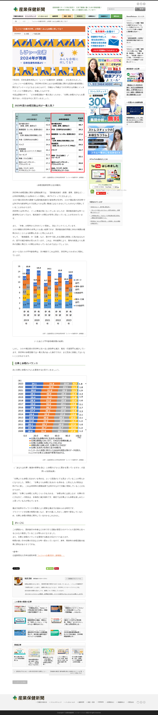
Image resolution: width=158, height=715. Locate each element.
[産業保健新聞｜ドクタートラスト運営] (29, 10)
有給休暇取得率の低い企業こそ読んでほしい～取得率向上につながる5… (34, 662)
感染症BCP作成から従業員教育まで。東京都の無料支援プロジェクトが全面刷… (37, 634)
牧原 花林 (37, 33)
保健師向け (104, 16)
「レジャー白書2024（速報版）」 (51, 555)
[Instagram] (144, 702)
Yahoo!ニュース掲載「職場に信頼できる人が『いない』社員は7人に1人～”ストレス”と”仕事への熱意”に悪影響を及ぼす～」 (135, 27)
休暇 (27, 33)
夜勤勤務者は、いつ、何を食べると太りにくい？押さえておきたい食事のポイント (135, 121)
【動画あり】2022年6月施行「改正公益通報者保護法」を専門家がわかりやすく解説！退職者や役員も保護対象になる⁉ (135, 90)
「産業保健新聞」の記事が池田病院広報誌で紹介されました (135, 40)
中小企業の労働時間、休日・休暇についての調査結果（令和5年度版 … (77, 659)
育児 (75, 618)
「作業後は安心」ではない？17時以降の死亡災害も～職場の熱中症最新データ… (37, 610)
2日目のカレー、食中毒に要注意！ (100, 207)
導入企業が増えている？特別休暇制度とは (19, 658)
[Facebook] (141, 702)
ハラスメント (75, 606)
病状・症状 (67, 16)
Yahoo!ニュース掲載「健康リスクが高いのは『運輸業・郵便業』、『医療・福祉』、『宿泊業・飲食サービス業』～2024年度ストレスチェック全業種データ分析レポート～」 (135, 55)
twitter (141, 4)
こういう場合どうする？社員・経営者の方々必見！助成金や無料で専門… (62, 660)
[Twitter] (138, 702)
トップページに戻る (20, 682)
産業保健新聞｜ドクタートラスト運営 (77, 713)
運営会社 (116, 16)
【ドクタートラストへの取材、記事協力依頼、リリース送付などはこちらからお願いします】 (54, 594)
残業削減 (73, 630)
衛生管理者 (42, 630)
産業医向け (91, 16)
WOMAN (79, 16)
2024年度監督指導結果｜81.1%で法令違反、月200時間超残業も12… (73, 634)
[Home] (16, 21)
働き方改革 (38, 618)
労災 (36, 606)
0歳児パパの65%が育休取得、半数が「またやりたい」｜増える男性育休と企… (74, 622)
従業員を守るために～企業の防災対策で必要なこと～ (31, 671)
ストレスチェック (30, 16)
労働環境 (44, 618)
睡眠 (72, 618)
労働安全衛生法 (18, 16)
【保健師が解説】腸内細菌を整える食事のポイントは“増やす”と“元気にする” (66, 672)
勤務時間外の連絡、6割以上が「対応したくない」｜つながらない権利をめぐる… (37, 622)
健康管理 (55, 16)
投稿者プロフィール (74, 578)
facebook (144, 4)
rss (138, 4)
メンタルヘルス (43, 16)
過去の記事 (141, 16)
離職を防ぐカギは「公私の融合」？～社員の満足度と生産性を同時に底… (48, 661)
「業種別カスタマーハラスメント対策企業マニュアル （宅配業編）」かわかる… (74, 610)
